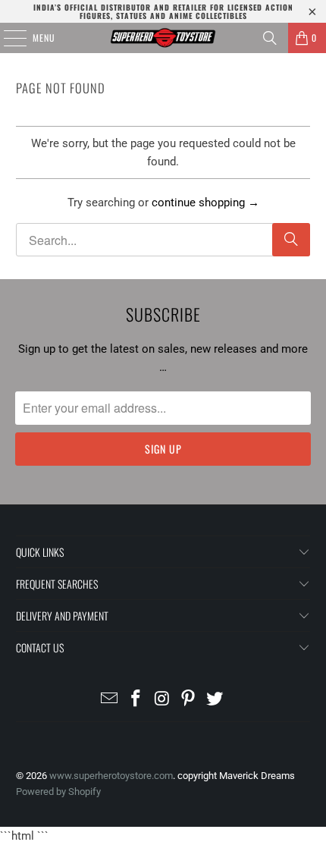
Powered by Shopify (58, 791)
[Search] (269, 38)
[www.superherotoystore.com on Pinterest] (188, 700)
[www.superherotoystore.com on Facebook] (135, 700)
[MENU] (7, 38)
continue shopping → (205, 202)
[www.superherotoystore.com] (163, 38)
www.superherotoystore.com (111, 775)
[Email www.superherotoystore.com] (110, 700)
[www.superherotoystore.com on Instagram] (162, 700)
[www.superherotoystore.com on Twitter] (215, 700)
